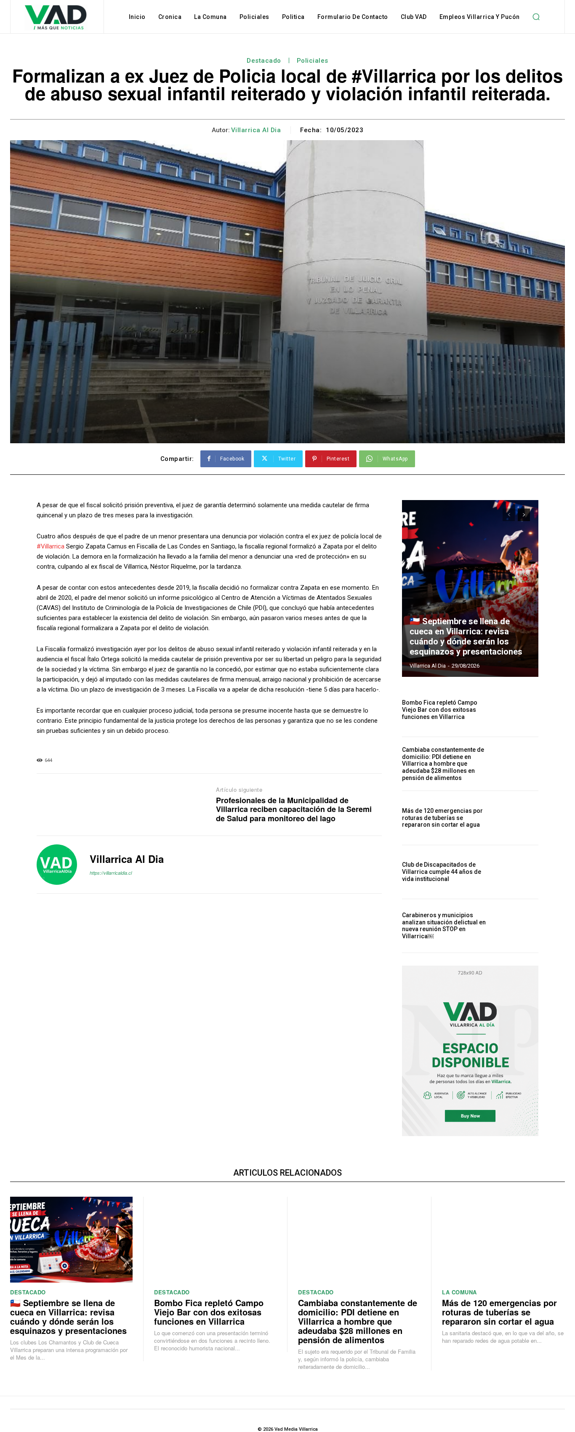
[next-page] (524, 514)
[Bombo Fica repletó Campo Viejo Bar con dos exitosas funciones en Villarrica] (518, 709)
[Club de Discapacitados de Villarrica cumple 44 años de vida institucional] (518, 872)
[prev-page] (509, 514)
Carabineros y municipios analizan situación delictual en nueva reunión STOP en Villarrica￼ (444, 926)
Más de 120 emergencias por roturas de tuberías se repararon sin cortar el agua (442, 817)
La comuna (459, 1292)
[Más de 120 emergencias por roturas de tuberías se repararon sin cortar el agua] (518, 817)
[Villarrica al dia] (56, 18)
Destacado (264, 60)
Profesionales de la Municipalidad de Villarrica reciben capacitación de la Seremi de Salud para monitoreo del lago (294, 809)
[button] (536, 17)
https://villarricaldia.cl (111, 873)
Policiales (312, 60)
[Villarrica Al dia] (57, 864)
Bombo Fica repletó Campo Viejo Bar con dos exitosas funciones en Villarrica (439, 709)
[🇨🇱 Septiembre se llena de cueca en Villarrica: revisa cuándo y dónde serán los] (470, 588)
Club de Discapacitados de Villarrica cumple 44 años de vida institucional (441, 871)
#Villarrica (50, 546)
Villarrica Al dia (256, 130)
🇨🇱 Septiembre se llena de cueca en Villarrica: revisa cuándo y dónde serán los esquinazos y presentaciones (466, 636)
